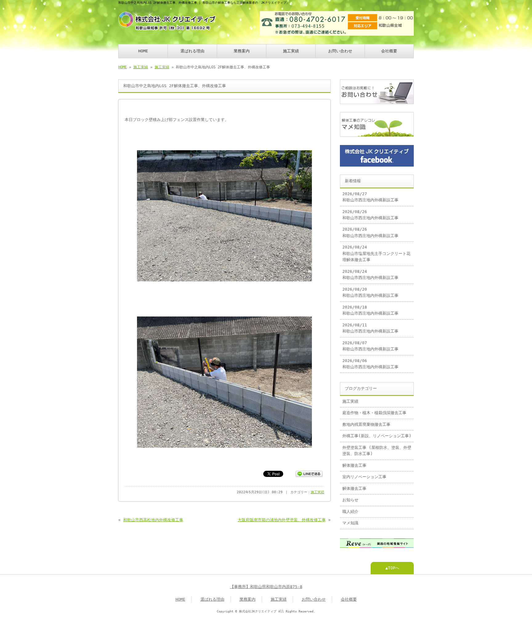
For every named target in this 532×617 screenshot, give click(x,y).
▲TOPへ (392, 568)
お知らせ (350, 500)
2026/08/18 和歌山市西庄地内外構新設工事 (370, 310)
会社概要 (389, 51)
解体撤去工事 (354, 465)
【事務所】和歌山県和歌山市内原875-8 (266, 586)
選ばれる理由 (192, 51)
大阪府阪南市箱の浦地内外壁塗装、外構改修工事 (282, 520)
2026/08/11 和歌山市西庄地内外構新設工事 (370, 328)
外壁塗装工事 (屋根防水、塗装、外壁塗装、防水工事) (376, 450)
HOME (143, 51)
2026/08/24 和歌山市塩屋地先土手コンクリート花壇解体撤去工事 (376, 253)
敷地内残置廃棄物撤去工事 (366, 424)
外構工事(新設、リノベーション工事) (376, 436)
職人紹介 (350, 511)
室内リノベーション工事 (364, 476)
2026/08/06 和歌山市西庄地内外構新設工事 (370, 363)
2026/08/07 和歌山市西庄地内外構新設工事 (370, 346)
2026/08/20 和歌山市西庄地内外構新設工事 (370, 292)
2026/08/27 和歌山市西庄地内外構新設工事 (370, 197)
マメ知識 (350, 523)
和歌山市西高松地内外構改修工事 (153, 520)
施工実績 (291, 51)
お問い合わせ (340, 51)
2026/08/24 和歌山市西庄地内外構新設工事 (370, 274)
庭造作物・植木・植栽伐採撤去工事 (374, 412)
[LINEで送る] (309, 473)
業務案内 (242, 51)
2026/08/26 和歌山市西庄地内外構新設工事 (370, 214)
